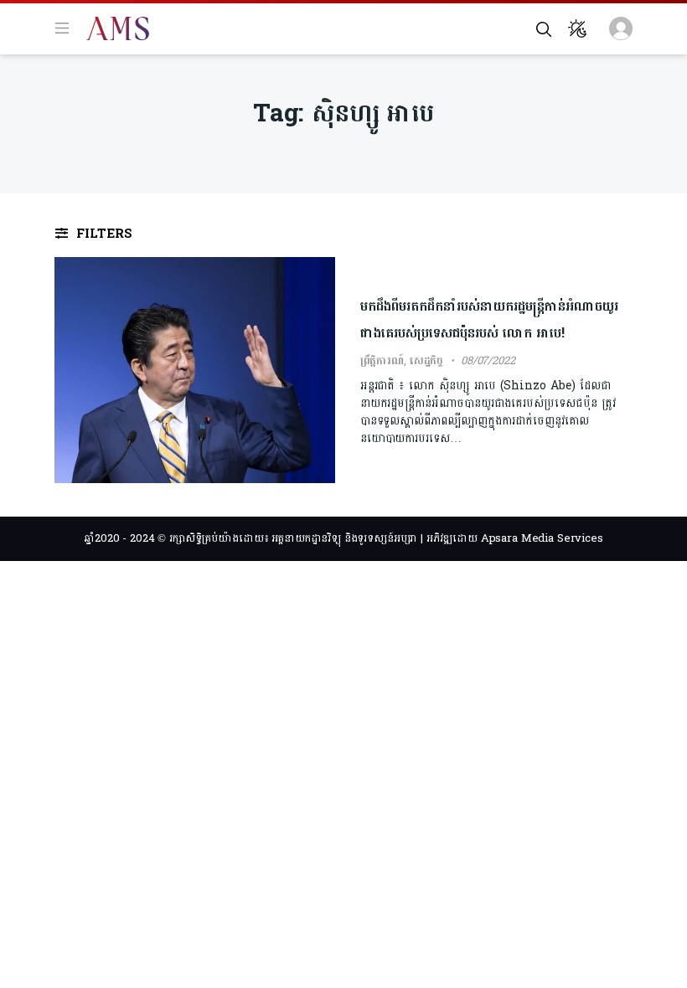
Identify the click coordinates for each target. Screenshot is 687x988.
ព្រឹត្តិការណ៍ (382, 361)
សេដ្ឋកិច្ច (426, 361)
